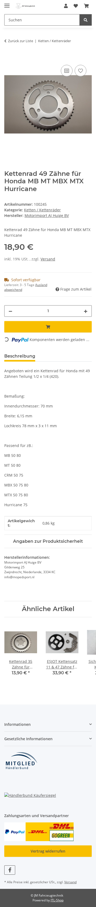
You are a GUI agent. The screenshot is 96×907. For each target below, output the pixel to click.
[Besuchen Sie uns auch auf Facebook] (9, 870)
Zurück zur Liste (20, 40)
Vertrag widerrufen (48, 851)
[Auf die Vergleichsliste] (67, 71)
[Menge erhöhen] (85, 311)
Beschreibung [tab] (19, 356)
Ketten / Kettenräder (42, 209)
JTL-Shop (57, 900)
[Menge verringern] (10, 311)
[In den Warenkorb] (8, 58)
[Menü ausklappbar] (7, 3)
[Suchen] (85, 20)
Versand (48, 259)
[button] (66, 6)
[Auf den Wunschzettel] (80, 71)
